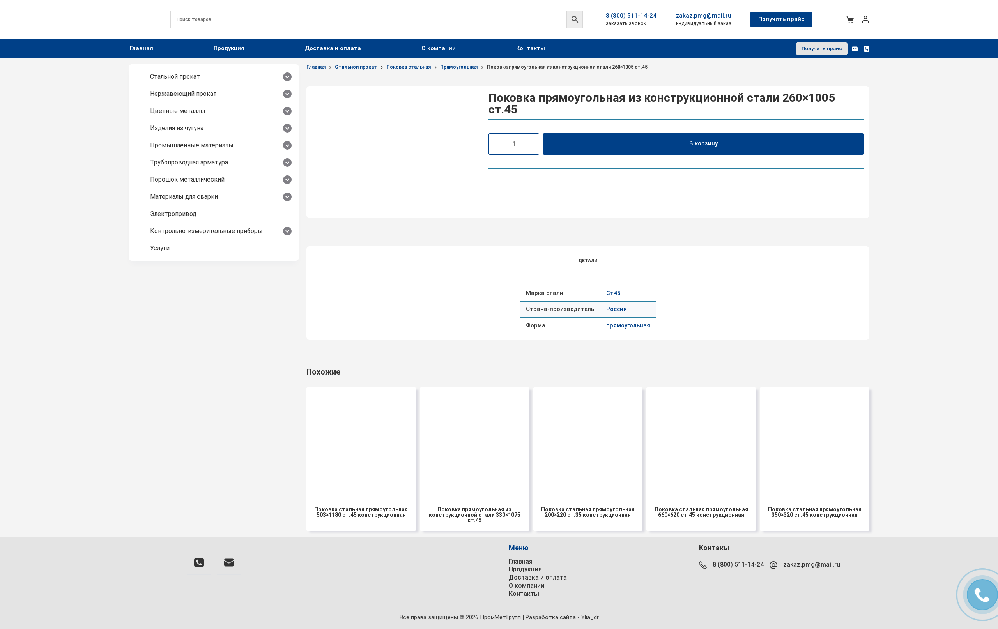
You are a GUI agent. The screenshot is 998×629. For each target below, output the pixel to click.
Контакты (530, 48)
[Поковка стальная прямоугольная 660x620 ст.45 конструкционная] (701, 442)
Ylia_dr (590, 617)
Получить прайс (781, 19)
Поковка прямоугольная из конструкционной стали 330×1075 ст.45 (474, 514)
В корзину (703, 143)
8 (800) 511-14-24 (631, 15)
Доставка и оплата (333, 48)
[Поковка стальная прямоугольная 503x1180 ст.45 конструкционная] (361, 442)
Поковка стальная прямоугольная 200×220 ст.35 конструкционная (588, 512)
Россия (616, 309)
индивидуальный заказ (703, 23)
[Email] (855, 49)
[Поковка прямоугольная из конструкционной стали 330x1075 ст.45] (474, 442)
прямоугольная (628, 325)
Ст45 (613, 293)
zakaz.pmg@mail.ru (703, 15)
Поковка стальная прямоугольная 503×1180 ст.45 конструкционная (361, 512)
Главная (141, 48)
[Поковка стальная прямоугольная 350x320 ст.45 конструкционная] (814, 442)
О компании (438, 48)
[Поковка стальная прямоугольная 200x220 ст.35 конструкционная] (588, 442)
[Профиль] (865, 19)
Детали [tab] (588, 260)
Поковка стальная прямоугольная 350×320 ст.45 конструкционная (815, 512)
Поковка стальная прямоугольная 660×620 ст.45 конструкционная (701, 512)
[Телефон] (866, 49)
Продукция (229, 48)
